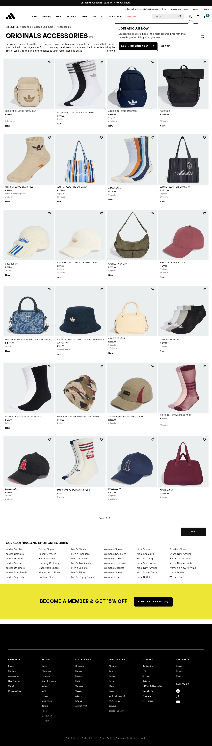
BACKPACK (165, 111)
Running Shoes (47, 558)
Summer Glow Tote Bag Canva (72, 187)
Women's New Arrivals (182, 568)
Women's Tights (113, 577)
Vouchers (146, 696)
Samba (78, 671)
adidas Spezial (14, 563)
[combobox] (168, 16)
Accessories (64, 27)
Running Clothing (49, 563)
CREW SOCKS (114, 188)
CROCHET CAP (11, 264)
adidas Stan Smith (16, 572)
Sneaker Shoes (177, 549)
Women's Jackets (114, 568)
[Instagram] (177, 696)
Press (111, 691)
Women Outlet (177, 577)
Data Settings (72, 738)
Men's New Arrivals (180, 563)
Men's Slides (78, 572)
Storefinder (147, 701)
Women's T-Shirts (114, 558)
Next (193, 532)
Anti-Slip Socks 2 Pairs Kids (19, 187)
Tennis (45, 706)
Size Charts (147, 691)
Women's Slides (113, 572)
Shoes (11, 666)
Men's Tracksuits (81, 563)
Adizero (78, 696)
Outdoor (45, 686)
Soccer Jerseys (47, 554)
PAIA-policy (114, 701)
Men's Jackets (79, 568)
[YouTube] (178, 702)
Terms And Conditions (126, 738)
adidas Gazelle (14, 558)
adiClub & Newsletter (152, 686)
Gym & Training (49, 681)
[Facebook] (178, 691)
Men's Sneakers (80, 554)
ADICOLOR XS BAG (116, 338)
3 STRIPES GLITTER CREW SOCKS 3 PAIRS (75, 113)
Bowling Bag (166, 490)
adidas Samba (14, 549)
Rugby (45, 696)
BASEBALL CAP (12, 489)
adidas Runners (116, 711)
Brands (26, 27)
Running (46, 676)
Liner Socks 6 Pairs (170, 340)
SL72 (77, 681)
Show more (113, 51)
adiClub (112, 706)
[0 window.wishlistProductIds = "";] (198, 17)
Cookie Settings (89, 738)
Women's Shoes (113, 549)
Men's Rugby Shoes (82, 577)
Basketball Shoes (49, 568)
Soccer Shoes (46, 549)
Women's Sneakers (115, 554)
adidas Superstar (16, 577)
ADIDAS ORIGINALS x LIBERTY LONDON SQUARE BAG (29, 340)
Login (206, 9)
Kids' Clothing (145, 558)
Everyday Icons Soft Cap (172, 263)
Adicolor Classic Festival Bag (20, 111)
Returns (146, 681)
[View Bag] (205, 16)
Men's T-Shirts (79, 558)
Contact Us (147, 666)
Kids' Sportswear (147, 563)
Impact (112, 676)
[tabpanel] (106, 300)
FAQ (144, 671)
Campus (79, 686)
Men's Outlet (176, 572)
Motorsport (47, 671)
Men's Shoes (78, 549)
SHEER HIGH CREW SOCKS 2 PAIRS (175, 415)
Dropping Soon (15, 691)
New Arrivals (14, 681)
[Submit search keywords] (180, 16)
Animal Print (81, 706)
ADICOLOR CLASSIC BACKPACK (122, 111)
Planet (112, 686)
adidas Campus (15, 554)
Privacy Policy (106, 738)
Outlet (11, 686)
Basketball (47, 716)
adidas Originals (43, 27)
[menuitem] (34, 16)
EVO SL (78, 701)
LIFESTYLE (12, 27)
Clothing (12, 671)
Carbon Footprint (117, 696)
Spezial (78, 676)
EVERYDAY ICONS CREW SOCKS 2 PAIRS (23, 417)
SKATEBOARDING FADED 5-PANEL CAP (125, 417)
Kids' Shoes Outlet (147, 572)
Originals (79, 666)
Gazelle (78, 691)
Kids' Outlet (143, 577)
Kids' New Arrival (147, 568)
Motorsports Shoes (49, 572)
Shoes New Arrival (180, 554)
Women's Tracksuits (116, 563)
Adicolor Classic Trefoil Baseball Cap (77, 263)
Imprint (143, 738)
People (112, 681)
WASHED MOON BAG (117, 264)
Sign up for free (150, 602)
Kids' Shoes (143, 549)
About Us (113, 666)
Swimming (47, 701)
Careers (112, 671)
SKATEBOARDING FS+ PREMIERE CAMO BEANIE (78, 417)
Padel (44, 711)
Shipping (146, 676)
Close (165, 46)
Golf (44, 691)
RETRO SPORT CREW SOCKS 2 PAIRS (73, 490)
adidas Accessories (180, 558)
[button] (34, 16)
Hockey (45, 721)
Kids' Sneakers (145, 554)
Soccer (45, 666)
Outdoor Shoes (47, 577)
